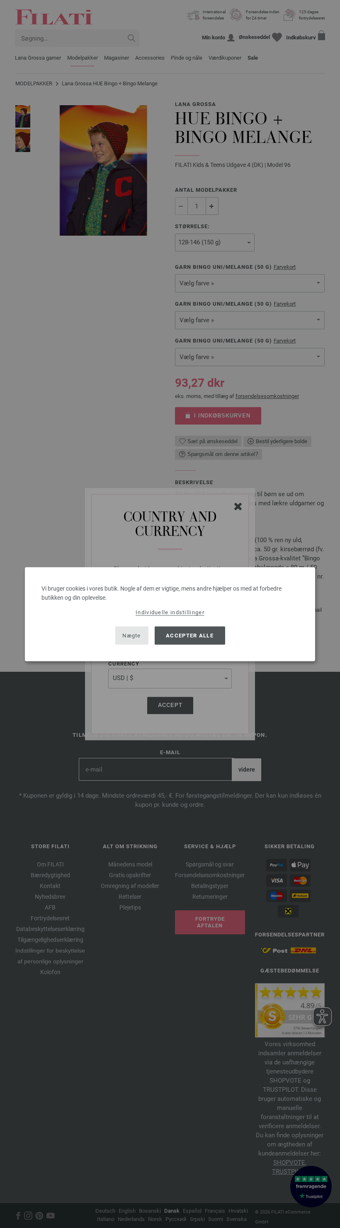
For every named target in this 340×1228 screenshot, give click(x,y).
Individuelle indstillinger (170, 612)
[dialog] (170, 614)
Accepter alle (190, 635)
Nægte (131, 635)
